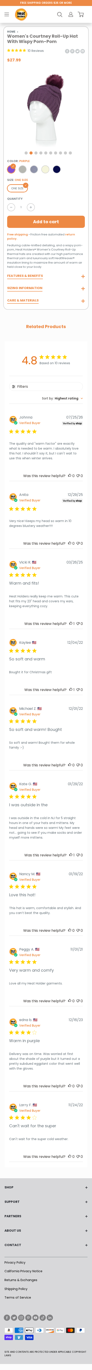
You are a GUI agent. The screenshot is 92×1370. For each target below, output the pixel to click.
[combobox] (62, 398)
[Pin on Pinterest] (72, 51)
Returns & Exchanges (20, 1280)
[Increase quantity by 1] (31, 207)
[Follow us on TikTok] (43, 1318)
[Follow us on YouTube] (35, 1318)
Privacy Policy (14, 1262)
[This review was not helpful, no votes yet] (77, 476)
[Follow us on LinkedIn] (50, 1318)
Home (11, 31)
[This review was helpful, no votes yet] (69, 476)
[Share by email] (82, 51)
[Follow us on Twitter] (14, 1318)
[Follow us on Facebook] (7, 1318)
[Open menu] (6, 14)
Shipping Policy (15, 1289)
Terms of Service (17, 1297)
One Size (17, 188)
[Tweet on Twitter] (77, 51)
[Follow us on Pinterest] (28, 1318)
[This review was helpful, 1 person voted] (70, 623)
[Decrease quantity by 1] (11, 207)
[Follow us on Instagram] (21, 1318)
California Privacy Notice (23, 1271)
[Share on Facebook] (67, 51)
